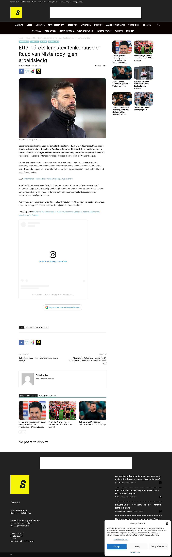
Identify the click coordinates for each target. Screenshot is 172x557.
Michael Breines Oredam (123, 511)
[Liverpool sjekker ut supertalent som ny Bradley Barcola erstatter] (143, 73)
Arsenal (19, 25)
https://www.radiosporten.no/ (32, 71)
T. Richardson (25, 65)
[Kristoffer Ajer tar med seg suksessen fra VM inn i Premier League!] (62, 410)
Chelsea (147, 25)
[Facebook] (21, 71)
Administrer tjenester (121, 540)
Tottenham (134, 25)
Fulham (119, 31)
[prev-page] (20, 432)
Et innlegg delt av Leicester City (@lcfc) (52, 295)
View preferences (158, 546)
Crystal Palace (103, 31)
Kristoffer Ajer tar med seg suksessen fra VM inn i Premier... (143, 58)
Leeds (29, 25)
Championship (77, 2)
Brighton (72, 25)
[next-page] (24, 432)
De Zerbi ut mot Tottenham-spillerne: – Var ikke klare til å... (121, 84)
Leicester (40, 25)
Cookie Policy (135, 552)
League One (34, 41)
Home (21, 38)
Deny (137, 546)
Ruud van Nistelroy (41, 327)
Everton (98, 25)
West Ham (36, 31)
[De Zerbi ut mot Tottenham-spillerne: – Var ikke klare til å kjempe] (92, 410)
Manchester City (56, 25)
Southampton (67, 31)
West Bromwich (85, 31)
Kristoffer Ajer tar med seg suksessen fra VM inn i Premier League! (60, 424)
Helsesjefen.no (53, 2)
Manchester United (115, 25)
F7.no (34, 2)
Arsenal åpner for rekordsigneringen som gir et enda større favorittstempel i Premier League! (32, 424)
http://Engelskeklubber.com (45, 379)
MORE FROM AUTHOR (48, 396)
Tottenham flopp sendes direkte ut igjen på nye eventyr (48, 179)
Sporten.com (14, 2)
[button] (167, 523)
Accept (116, 546)
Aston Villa (50, 31)
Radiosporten (25, 2)
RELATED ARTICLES (28, 396)
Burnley (130, 31)
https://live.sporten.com (38, 71)
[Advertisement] (95, 12)
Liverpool (86, 25)
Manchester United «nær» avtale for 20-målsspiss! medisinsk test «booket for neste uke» (87, 360)
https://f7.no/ (27, 71)
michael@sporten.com (19, 526)
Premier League (65, 2)
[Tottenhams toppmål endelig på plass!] (143, 98)
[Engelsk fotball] (16, 18)
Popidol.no (42, 2)
